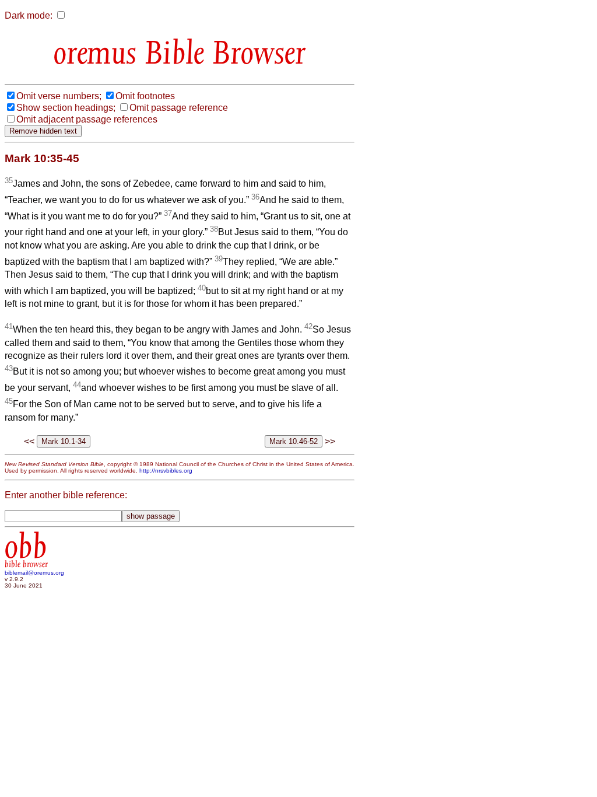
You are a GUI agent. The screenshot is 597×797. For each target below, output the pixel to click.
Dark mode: (28, 15)
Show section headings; (65, 108)
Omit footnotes (145, 96)
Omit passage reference (178, 108)
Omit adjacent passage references (86, 119)
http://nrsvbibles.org (165, 470)
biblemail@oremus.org (34, 572)
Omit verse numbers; (58, 96)
